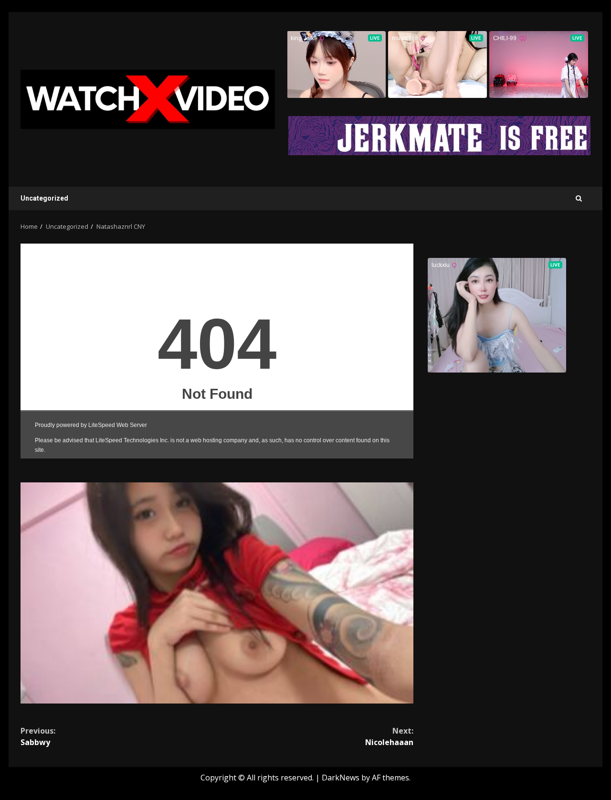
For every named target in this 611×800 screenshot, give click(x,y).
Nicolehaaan (389, 736)
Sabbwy (38, 736)
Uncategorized (44, 198)
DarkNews (340, 777)
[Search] (579, 198)
